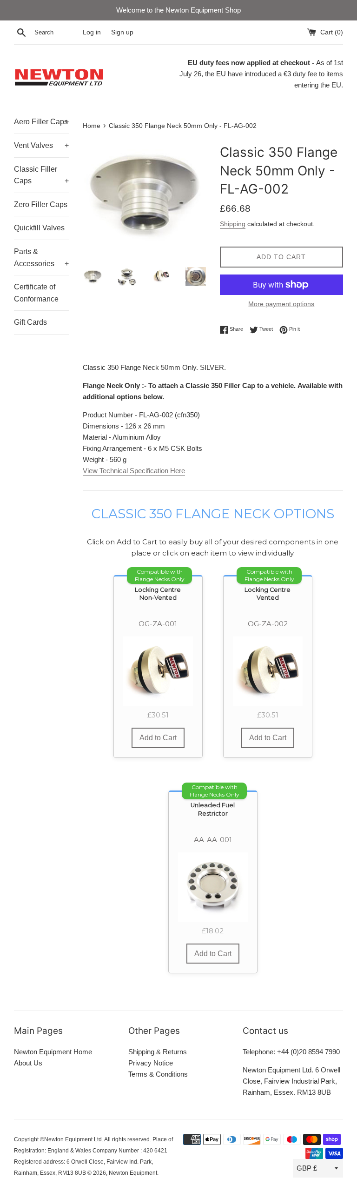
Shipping (232, 224)
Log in (92, 32)
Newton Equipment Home (53, 1052)
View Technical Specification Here (134, 471)
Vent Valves (41, 145)
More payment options (281, 304)
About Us (28, 1063)
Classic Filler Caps (41, 175)
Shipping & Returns (157, 1052)
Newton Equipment (133, 1173)
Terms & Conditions (158, 1074)
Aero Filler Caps (41, 122)
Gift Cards (30, 322)
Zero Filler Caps (40, 204)
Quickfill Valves (39, 228)
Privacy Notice (150, 1063)
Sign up (122, 32)
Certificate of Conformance (36, 293)
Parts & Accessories (41, 258)
